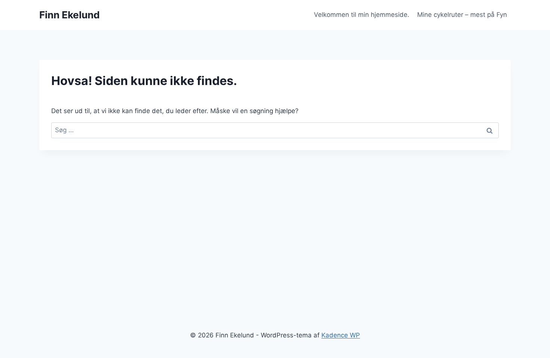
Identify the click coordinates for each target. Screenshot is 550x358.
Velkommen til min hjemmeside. (361, 14)
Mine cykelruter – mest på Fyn (462, 14)
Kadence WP (340, 335)
